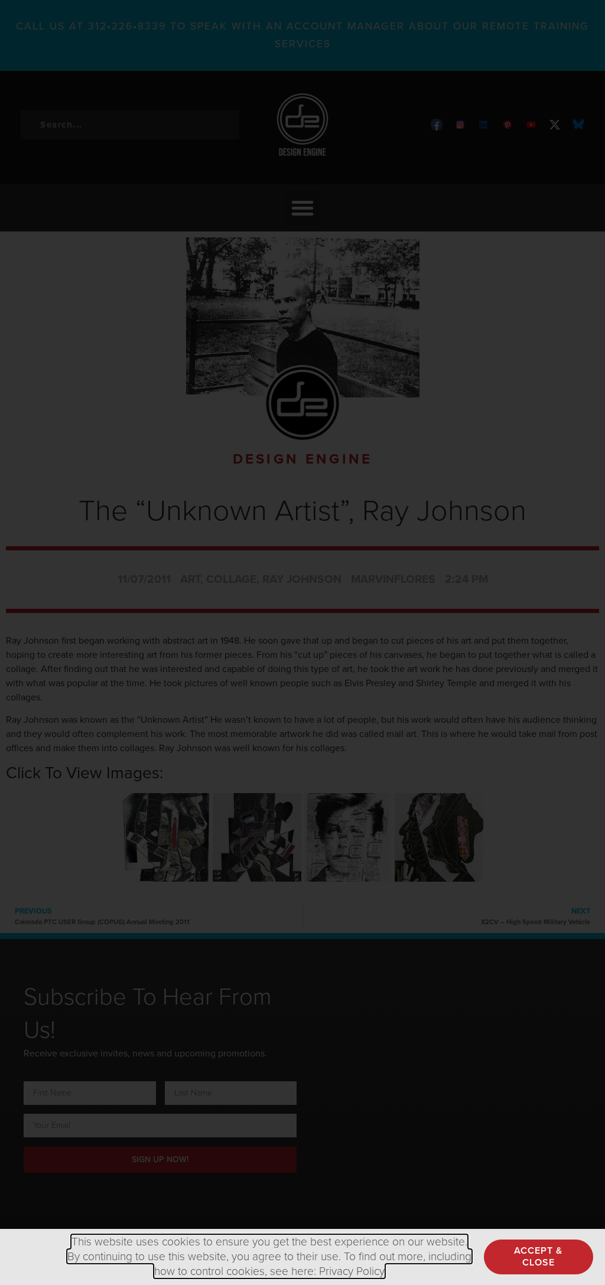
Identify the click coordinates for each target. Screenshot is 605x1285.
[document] (302, 642)
